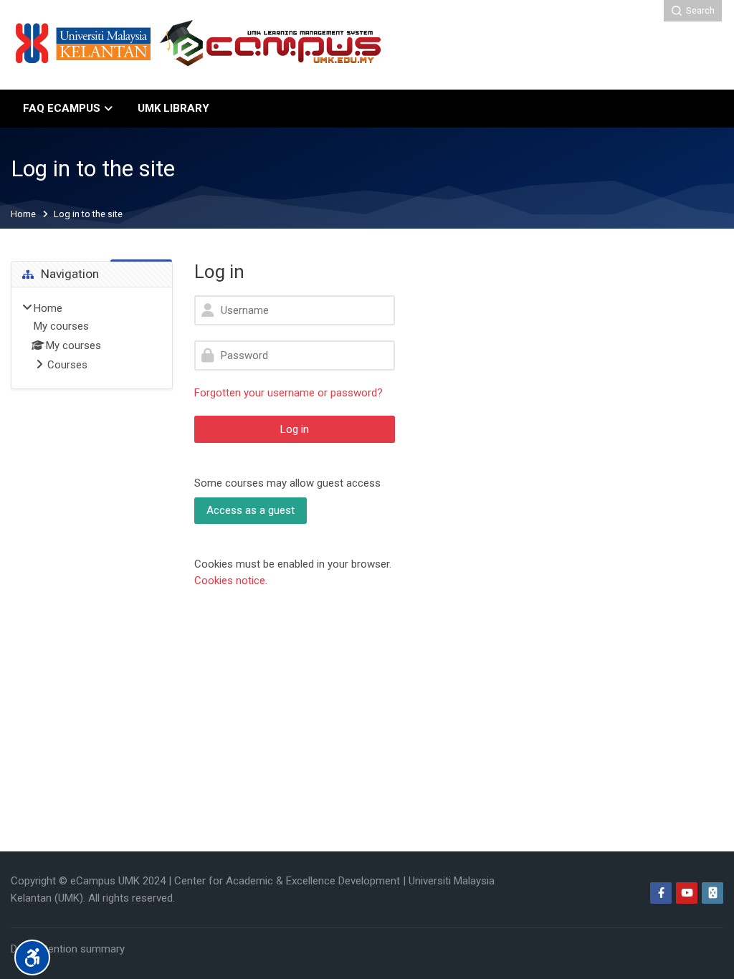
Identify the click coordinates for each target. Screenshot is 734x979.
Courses (67, 364)
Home (23, 214)
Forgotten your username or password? (288, 392)
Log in (294, 429)
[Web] (712, 893)
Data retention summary (68, 948)
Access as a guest (250, 510)
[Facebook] (661, 893)
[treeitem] (91, 337)
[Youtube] (686, 893)
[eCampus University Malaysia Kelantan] (200, 44)
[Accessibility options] (32, 957)
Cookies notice (229, 580)
